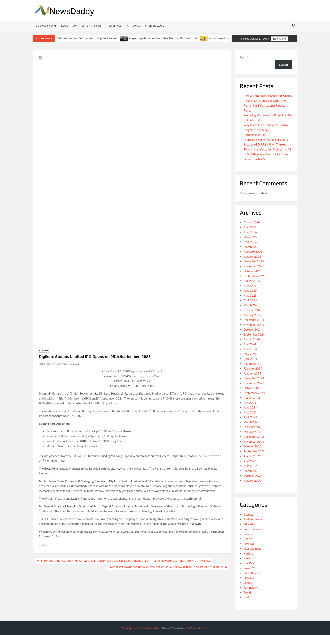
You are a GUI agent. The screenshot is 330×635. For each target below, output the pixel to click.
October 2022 (252, 446)
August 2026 (251, 222)
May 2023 (250, 412)
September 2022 (254, 451)
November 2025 (253, 266)
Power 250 (250, 568)
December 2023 (253, 378)
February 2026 (252, 251)
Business (44, 350)
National (133, 25)
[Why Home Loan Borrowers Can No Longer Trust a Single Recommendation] (191, 38)
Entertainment (93, 25)
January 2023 (252, 432)
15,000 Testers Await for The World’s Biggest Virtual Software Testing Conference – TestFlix (165, 567)
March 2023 (251, 422)
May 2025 (250, 295)
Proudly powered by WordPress (141, 628)
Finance (248, 534)
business (44, 545)
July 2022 (249, 461)
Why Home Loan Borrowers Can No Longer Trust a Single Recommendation (265, 129)
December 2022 (253, 436)
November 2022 (253, 441)
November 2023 (253, 383)
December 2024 (253, 319)
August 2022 (251, 456)
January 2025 (252, 315)
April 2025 (250, 300)
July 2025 (249, 285)
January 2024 (252, 373)
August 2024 (251, 339)
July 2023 (249, 402)
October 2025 (252, 271)
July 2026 (249, 227)
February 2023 (252, 427)
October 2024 (252, 329)
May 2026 (250, 237)
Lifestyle (115, 25)
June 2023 (250, 407)
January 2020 (252, 480)
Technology (250, 587)
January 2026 (252, 256)
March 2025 (251, 305)
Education (69, 25)
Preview (248, 577)
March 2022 (251, 470)
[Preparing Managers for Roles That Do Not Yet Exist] (111, 38)
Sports (247, 582)
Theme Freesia (199, 628)
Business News (46, 25)
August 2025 (251, 280)
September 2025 (254, 276)
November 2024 (253, 324)
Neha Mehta (46, 363)
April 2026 (250, 241)
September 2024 (254, 334)
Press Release (154, 25)
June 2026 (250, 232)
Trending (249, 592)
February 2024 (252, 368)
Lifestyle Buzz (252, 548)
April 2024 (250, 358)
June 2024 (250, 349)
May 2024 (250, 354)
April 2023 (250, 417)
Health (247, 538)
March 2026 (251, 246)
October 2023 (252, 388)
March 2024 (251, 363)
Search (244, 57)
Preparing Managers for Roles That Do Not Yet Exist (150, 38)
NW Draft (249, 563)
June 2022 (250, 466)
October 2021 (252, 475)
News (247, 558)
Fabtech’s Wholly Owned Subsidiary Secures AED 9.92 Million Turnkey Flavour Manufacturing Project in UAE (267, 144)
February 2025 (252, 310)
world (247, 597)
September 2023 (254, 393)
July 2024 (249, 344)
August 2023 (251, 397)
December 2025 (253, 261)
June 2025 (250, 290)
